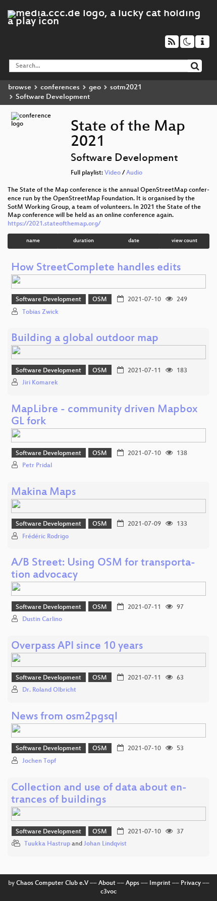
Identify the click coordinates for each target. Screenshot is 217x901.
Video (112, 173)
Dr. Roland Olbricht (49, 690)
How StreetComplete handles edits (96, 268)
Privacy (191, 883)
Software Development (48, 299)
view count (184, 241)
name (33, 241)
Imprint (160, 883)
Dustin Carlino (42, 619)
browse (19, 87)
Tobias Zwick (40, 312)
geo (95, 87)
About (107, 883)
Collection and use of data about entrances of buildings (99, 794)
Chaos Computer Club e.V (52, 883)
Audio (134, 173)
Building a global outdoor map (84, 338)
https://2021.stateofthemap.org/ (54, 224)
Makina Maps (43, 492)
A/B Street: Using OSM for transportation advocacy (103, 569)
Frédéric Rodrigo (45, 536)
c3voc (108, 891)
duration (83, 241)
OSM (99, 299)
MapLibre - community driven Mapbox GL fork (104, 416)
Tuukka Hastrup (47, 844)
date (133, 241)
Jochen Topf (39, 761)
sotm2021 (126, 87)
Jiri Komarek (40, 382)
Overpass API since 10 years (77, 646)
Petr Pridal (37, 465)
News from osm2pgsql (64, 717)
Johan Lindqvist (105, 844)
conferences (60, 87)
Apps (132, 883)
